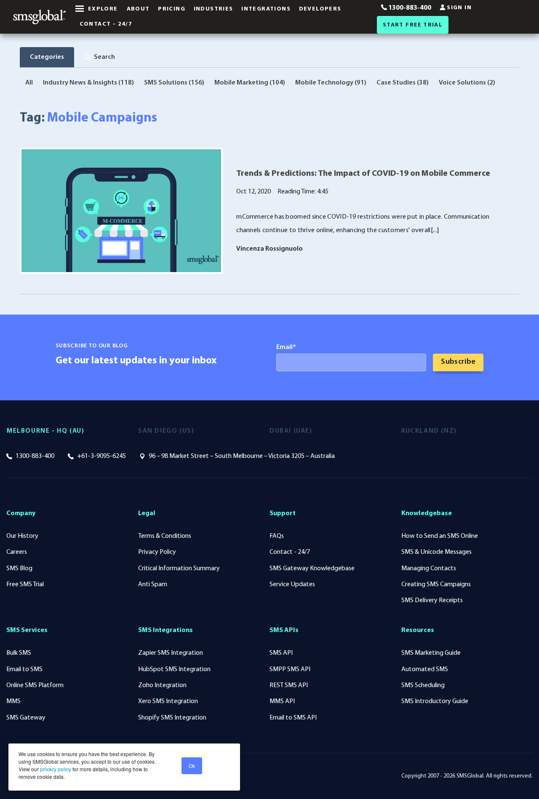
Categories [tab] (47, 57)
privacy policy (55, 769)
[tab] (99, 57)
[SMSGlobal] (39, 17)
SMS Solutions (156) (174, 82)
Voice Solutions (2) (467, 82)
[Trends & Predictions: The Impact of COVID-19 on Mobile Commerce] (121, 211)
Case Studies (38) (402, 82)
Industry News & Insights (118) (88, 82)
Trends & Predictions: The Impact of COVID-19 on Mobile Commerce (363, 173)
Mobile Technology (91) (330, 82)
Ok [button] (192, 765)
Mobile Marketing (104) (249, 82)
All (29, 82)
